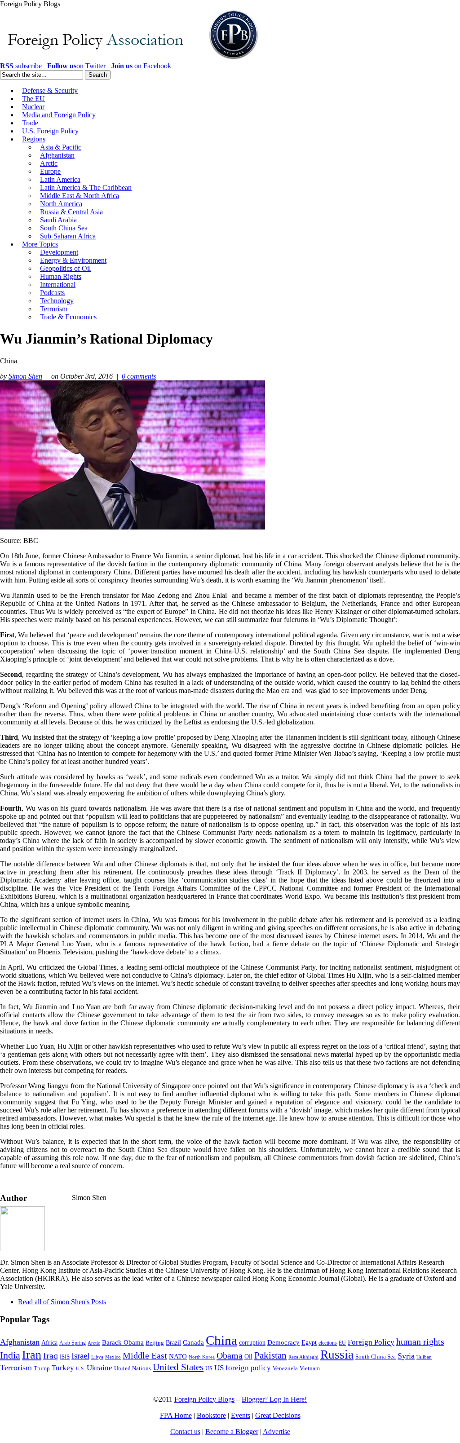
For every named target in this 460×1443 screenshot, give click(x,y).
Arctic (94, 1343)
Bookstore (211, 1415)
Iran (31, 1354)
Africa (49, 1342)
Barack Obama (123, 1342)
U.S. (80, 1368)
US (208, 1368)
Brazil (173, 1342)
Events (240, 1415)
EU (342, 1343)
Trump (42, 1368)
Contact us (185, 1431)
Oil (248, 1356)
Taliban (424, 1356)
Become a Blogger (231, 1431)
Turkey (63, 1368)
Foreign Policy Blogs (204, 1399)
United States (178, 1367)
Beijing (155, 1342)
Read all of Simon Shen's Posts (62, 1302)
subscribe (21, 66)
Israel (80, 1355)
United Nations (132, 1368)
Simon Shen (25, 376)
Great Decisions (278, 1415)
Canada (193, 1342)
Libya (97, 1357)
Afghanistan (20, 1341)
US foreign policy (242, 1368)
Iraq (50, 1355)
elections (327, 1343)
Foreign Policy (371, 1342)
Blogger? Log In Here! (274, 1399)
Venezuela (285, 1368)
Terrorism (16, 1367)
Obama (230, 1355)
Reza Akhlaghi (303, 1356)
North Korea (202, 1357)
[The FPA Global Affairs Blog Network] (130, 59)
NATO (178, 1356)
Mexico (113, 1357)
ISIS (65, 1357)
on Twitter (76, 66)
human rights (420, 1341)
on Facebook (141, 66)
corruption (252, 1342)
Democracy (283, 1342)
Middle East (145, 1355)
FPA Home (176, 1415)
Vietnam (310, 1368)
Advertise (276, 1431)
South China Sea (375, 1357)
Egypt (309, 1342)
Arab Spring (72, 1343)
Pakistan (270, 1355)
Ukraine (99, 1368)
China (221, 1340)
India (10, 1355)
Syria (406, 1355)
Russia (337, 1354)
